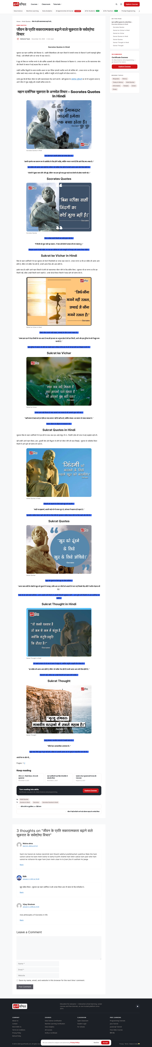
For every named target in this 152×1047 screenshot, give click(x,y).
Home (18, 21)
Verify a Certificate (51, 1033)
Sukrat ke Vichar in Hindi (121, 30)
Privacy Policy (16, 1033)
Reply (22, 865)
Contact (14, 1024)
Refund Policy (16, 1036)
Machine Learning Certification (55, 1024)
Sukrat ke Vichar (118, 33)
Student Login (81, 1024)
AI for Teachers (110, 11)
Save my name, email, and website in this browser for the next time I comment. (52, 980)
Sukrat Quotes (118, 39)
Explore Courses (132, 4)
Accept (105, 1042)
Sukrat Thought (118, 45)
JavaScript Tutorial (116, 1027)
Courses (35, 4)
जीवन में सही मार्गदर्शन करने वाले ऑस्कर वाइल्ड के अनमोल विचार (83, 811)
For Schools (81, 1027)
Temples (126, 86)
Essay (115, 89)
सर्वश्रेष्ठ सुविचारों (76, 79)
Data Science (18, 11)
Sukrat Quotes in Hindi (120, 36)
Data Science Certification (53, 1021)
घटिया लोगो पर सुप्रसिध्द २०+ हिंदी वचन (31, 806)
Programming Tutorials (117, 1021)
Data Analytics (47, 11)
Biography (116, 79)
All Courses (48, 1030)
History (124, 79)
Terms (126, 1044)
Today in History (118, 82)
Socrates (36, 802)
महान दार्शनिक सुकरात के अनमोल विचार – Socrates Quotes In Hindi (122, 23)
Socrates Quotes (118, 27)
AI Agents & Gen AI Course (68, 11)
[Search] (116, 4)
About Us (15, 1021)
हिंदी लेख (112, 1033)
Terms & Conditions (18, 1030)
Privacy (121, 1044)
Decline (96, 1042)
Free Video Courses (116, 1030)
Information (116, 86)
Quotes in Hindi (25, 802)
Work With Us (16, 1027)
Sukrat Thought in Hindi (121, 42)
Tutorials (57, 4)
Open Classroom (82, 1021)
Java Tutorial (114, 1024)
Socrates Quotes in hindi (50, 802)
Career (134, 86)
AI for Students (92, 11)
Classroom (46, 4)
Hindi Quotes (26, 21)
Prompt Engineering (128, 11)
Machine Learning (32, 11)
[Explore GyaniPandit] (121, 4)
